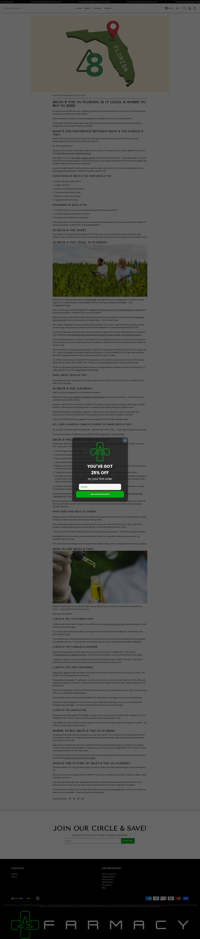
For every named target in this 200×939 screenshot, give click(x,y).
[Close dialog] (125, 440)
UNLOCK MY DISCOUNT (100, 494)
